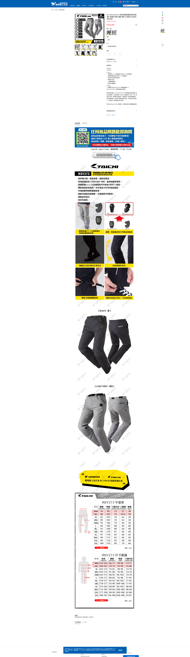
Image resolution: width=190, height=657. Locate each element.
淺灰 (109, 39)
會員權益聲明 (104, 656)
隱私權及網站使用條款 (85, 656)
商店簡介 (82, 654)
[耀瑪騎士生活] (59, 3)
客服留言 (103, 654)
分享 (109, 115)
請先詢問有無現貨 (112, 46)
